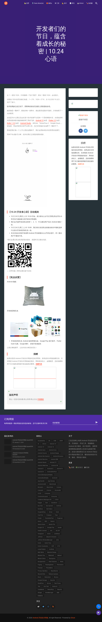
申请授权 (40, 399)
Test (39, 586)
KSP (53, 546)
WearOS (59, 589)
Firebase (49, 515)
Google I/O (41, 527)
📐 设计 (64, 3)
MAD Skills (41, 552)
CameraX (40, 490)
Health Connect (42, 530)
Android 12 (40, 120)
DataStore (54, 502)
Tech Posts (57, 583)
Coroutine (54, 496)
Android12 (50, 468)
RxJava (56, 577)
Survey (49, 583)
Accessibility (41, 440)
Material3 (51, 555)
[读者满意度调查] (98, 612)
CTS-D (56, 499)
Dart (46, 502)
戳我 (73, 449)
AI (38, 444)
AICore (44, 444)
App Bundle (41, 481)
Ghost (73, 618)
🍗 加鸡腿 (89, 3)
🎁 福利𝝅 (49, 3)
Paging (40, 564)
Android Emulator (58, 456)
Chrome (49, 490)
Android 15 (41, 447)
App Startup (51, 481)
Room (39, 577)
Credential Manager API (44, 499)
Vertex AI (54, 586)
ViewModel (41, 589)
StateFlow (41, 583)
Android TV (53, 462)
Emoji (50, 512)
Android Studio (25, 123)
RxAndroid (48, 577)
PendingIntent (49, 564)
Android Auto (41, 450)
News (61, 561)
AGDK (61, 440)
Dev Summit (49, 506)
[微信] (45, 377)
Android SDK (54, 459)
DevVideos (49, 509)
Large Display (42, 549)
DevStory (40, 509)
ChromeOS (58, 490)
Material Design (51, 552)
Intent (49, 533)
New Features (53, 561)
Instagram (41, 533)
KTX (58, 546)
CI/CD (39, 493)
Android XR (54, 465)
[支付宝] (24, 377)
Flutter (40, 518)
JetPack (40, 537)
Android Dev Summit (44, 456)
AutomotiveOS (42, 484)
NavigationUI (41, 561)
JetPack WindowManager (45, 540)
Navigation (52, 558)
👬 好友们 (79, 467)
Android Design (54, 453)
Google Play (50, 527)
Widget (40, 592)
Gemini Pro (52, 524)
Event (57, 512)
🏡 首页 (26, 3)
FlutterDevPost (49, 518)
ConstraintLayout (43, 496)
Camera (59, 487)
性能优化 (40, 595)
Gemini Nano (41, 524)
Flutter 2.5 (52, 120)
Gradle (59, 527)
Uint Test (46, 586)
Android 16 (51, 447)
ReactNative (54, 571)
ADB (55, 440)
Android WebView (43, 465)
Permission (60, 564)
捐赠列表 (39, 364)
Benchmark (53, 484)
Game (39, 521)
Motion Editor (42, 558)
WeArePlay (51, 589)
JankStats (57, 533)
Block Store (50, 487)
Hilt (51, 530)
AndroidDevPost (52, 471)
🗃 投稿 (86, 467)
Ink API (58, 530)
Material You (41, 555)
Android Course (42, 453)
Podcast (40, 568)
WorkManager (49, 592)
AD (49, 440)
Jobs (57, 540)
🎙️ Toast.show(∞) (38, 3)
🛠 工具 (57, 3)
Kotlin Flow (48, 543)
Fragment (60, 518)
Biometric (40, 487)
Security (52, 580)
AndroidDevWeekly (43, 478)
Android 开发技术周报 (40, 618)
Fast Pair (40, 515)
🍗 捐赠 (71, 467)
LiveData (51, 549)
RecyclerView (41, 574)
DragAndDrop (42, 512)
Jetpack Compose (51, 537)
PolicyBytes (49, 568)
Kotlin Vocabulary (43, 546)
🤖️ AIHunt (80, 3)
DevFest (58, 506)
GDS (46, 521)
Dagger (40, 502)
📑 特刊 (72, 3)
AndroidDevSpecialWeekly (45, 475)
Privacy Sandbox (42, 571)
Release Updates (53, 574)
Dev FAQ (40, 506)
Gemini (52, 521)
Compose (47, 493)
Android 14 (53, 444)
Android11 (41, 468)
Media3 (59, 555)
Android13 (60, 468)
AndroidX (54, 478)
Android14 (41, 471)
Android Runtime (42, 459)
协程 (58, 592)
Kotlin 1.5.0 (11, 123)
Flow (56, 515)
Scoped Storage (42, 580)
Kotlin (39, 543)
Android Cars (52, 450)
